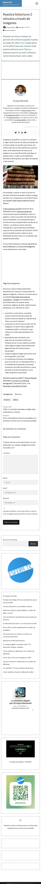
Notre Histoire (31, 378)
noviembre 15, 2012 (24, 27)
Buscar (33, 544)
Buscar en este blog (10, 540)
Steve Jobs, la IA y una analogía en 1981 (17, 657)
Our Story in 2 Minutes (20, 381)
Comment (6, 453)
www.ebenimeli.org (30, 127)
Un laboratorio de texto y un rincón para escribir (20, 623)
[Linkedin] (22, 132)
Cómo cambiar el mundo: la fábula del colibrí (18, 672)
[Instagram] (19, 132)
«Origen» (16, 299)
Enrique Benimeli (10, 27)
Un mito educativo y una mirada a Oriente (17, 606)
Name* (5, 478)
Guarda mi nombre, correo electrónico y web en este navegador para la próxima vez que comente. (20, 512)
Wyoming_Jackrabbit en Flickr (15, 386)
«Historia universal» (24, 211)
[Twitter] (16, 132)
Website (6, 498)
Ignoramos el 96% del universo (14, 640)
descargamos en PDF (13, 209)
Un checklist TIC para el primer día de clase (18, 668)
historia (7, 400)
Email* (5, 488)
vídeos (15, 400)
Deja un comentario (10, 30)
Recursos (18, 394)
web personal (13, 117)
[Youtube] (25, 132)
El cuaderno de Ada (10, 596)
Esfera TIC (7, 2)
